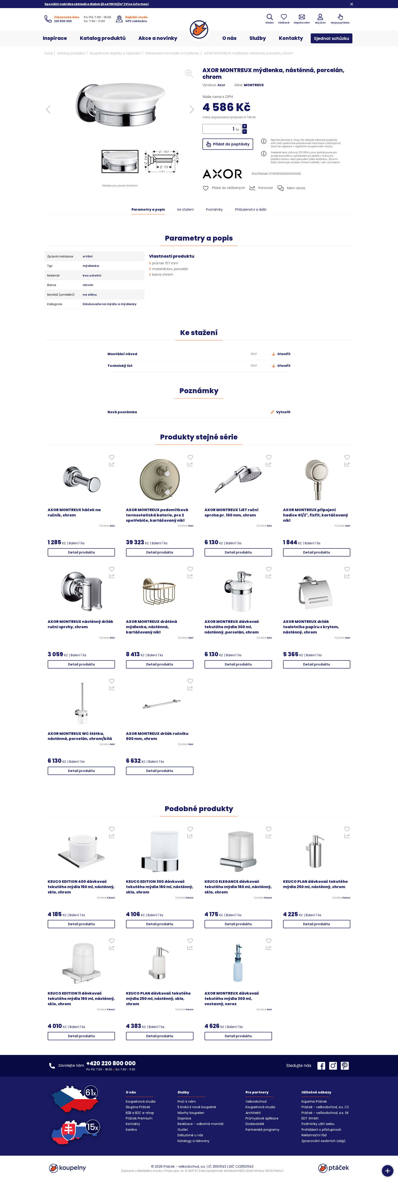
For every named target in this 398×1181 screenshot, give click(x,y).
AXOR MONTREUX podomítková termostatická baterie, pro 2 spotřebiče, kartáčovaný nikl (157, 515)
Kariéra (131, 1129)
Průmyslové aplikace (262, 1118)
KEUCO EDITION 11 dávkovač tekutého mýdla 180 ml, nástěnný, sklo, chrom (81, 999)
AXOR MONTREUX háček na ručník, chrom (74, 512)
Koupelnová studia (140, 1101)
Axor (221, 85)
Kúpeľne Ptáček (314, 1101)
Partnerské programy (262, 1129)
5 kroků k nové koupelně (197, 1107)
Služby (257, 38)
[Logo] (199, 29)
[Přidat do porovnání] (111, 465)
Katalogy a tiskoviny (193, 1141)
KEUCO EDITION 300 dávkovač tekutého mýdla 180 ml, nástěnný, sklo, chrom (159, 887)
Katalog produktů (103, 38)
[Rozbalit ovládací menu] (387, 1171)
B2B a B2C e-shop (140, 1112)
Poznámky (214, 209)
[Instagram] (334, 1066)
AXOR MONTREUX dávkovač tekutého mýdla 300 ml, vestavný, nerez (232, 999)
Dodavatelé (255, 1124)
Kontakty (291, 38)
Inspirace (55, 38)
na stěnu (90, 295)
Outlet (183, 1129)
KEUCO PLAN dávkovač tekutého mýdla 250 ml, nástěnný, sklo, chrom (158, 999)
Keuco (111, 897)
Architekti (253, 1112)
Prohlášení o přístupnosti (321, 1129)
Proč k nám (187, 1101)
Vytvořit (282, 412)
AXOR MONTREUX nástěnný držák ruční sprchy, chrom (80, 624)
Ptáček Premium (139, 1118)
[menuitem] (120, 161)
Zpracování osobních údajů (323, 1141)
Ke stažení (185, 209)
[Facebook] (322, 1066)
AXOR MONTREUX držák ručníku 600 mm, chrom (157, 736)
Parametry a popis (148, 209)
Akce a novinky (157, 38)
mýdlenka (91, 266)
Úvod (48, 53)
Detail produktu (81, 552)
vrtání (88, 256)
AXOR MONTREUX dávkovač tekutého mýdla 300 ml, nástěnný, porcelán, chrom (232, 627)
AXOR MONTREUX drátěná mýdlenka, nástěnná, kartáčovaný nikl (151, 627)
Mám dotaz (295, 188)
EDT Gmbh (310, 1118)
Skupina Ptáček (138, 1107)
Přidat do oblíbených (228, 188)
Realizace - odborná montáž (200, 1124)
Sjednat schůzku (331, 38)
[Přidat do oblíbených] (111, 458)
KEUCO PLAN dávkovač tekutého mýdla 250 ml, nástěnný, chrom (315, 884)
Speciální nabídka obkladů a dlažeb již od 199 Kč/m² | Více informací (96, 4)
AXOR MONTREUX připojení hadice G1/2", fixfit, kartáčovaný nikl (315, 515)
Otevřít (283, 354)
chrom (88, 285)
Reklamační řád (314, 1135)
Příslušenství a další (250, 209)
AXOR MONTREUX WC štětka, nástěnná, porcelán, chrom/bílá (80, 736)
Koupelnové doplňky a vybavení (115, 53)
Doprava (184, 1118)
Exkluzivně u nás (190, 1135)
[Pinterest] (345, 1066)
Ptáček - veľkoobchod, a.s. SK (325, 1112)
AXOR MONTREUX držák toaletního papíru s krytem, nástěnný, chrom (311, 627)
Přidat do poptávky (231, 144)
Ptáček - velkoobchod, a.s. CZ (325, 1107)
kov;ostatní (92, 276)
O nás (229, 38)
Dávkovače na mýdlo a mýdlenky (172, 53)
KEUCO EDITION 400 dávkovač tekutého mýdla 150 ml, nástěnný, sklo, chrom (81, 887)
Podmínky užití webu (317, 1124)
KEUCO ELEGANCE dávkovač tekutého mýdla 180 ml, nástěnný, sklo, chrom (238, 887)
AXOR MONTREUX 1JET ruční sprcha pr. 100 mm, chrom (231, 512)
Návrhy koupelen (191, 1112)
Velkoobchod (256, 1101)
